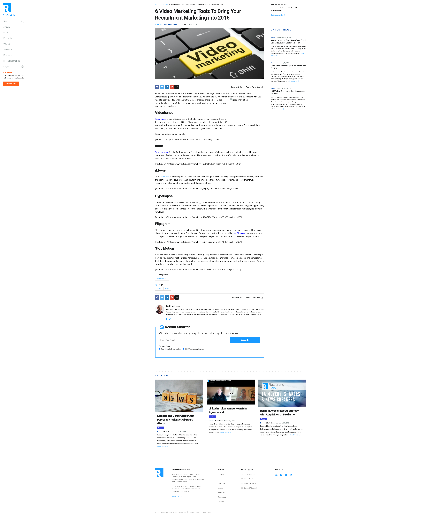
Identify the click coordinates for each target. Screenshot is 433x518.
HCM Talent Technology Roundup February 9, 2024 (288, 67)
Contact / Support (250, 488)
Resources (8, 55)
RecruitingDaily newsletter (171, 349)
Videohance (160, 119)
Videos (6, 44)
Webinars (7, 49)
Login (6, 66)
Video (167, 288)
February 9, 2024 (283, 63)
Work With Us (249, 479)
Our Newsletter (249, 474)
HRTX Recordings (11, 61)
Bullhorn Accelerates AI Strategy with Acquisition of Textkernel (279, 412)
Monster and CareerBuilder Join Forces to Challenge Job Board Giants (175, 419)
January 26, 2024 (284, 88)
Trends (159, 288)
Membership (11, 84)
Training (221, 502)
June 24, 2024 (229, 421)
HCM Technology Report (194, 349)
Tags (160, 285)
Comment (235, 87)
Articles (6, 27)
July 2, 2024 (181, 432)
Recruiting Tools (170, 24)
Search (6, 21)
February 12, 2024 (284, 37)
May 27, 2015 (194, 24)
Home (157, 4)
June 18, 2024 (284, 423)
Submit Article (277, 15)
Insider (9, 72)
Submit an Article (279, 5)
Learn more (176, 496)
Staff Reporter (169, 432)
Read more (293, 81)
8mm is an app (161, 152)
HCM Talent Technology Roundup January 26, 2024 (288, 92)
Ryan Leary (182, 24)
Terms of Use (194, 512)
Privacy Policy (206, 512)
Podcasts (7, 38)
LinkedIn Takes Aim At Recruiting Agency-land (228, 410)
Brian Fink (219, 421)
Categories (162, 275)
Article (159, 24)
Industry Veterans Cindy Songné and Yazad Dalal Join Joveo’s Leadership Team (288, 41)
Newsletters (164, 346)
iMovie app (164, 176)
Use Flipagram (239, 233)
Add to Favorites (253, 87)
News (6, 32)
